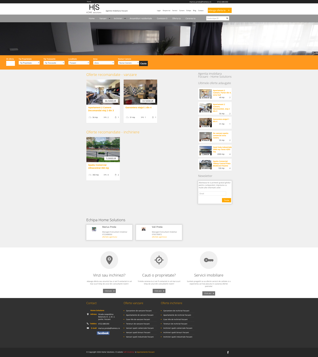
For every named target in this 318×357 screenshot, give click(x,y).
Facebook (231, 1)
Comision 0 (162, 18)
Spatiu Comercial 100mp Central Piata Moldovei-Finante (221, 163)
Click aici (108, 291)
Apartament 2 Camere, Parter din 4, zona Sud (222, 92)
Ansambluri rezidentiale (141, 18)
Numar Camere (124, 59)
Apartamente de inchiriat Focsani (177, 315)
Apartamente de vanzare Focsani (139, 315)
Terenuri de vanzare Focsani (138, 324)
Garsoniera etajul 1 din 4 (138, 107)
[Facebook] (103, 333)
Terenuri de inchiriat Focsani (175, 324)
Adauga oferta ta (216, 10)
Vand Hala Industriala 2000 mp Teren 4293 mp (222, 149)
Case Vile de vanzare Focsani (138, 319)
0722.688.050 (222, 2)
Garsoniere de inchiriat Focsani (176, 310)
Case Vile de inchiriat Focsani (175, 319)
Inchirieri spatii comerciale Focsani (177, 328)
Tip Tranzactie (49, 59)
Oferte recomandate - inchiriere (112, 132)
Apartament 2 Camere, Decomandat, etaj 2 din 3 (221, 107)
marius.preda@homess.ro (200, 2)
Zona (95, 59)
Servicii (174, 10)
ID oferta (10, 59)
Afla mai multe (115, 40)
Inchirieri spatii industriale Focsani (177, 337)
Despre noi (166, 10)
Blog (194, 10)
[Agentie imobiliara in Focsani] (93, 8)
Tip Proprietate (25, 59)
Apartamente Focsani (146, 352)
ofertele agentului (109, 237)
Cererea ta (190, 18)
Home (89, 1)
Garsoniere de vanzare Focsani (139, 310)
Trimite (226, 200)
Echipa (188, 10)
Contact (200, 10)
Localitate (72, 59)
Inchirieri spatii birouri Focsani (176, 332)
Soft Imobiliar (129, 352)
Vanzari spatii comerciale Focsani (140, 328)
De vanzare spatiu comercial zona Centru (220, 135)
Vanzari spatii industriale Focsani (140, 337)
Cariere (181, 10)
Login (159, 10)
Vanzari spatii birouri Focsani (138, 332)
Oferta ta (176, 18)
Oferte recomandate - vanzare (111, 74)
